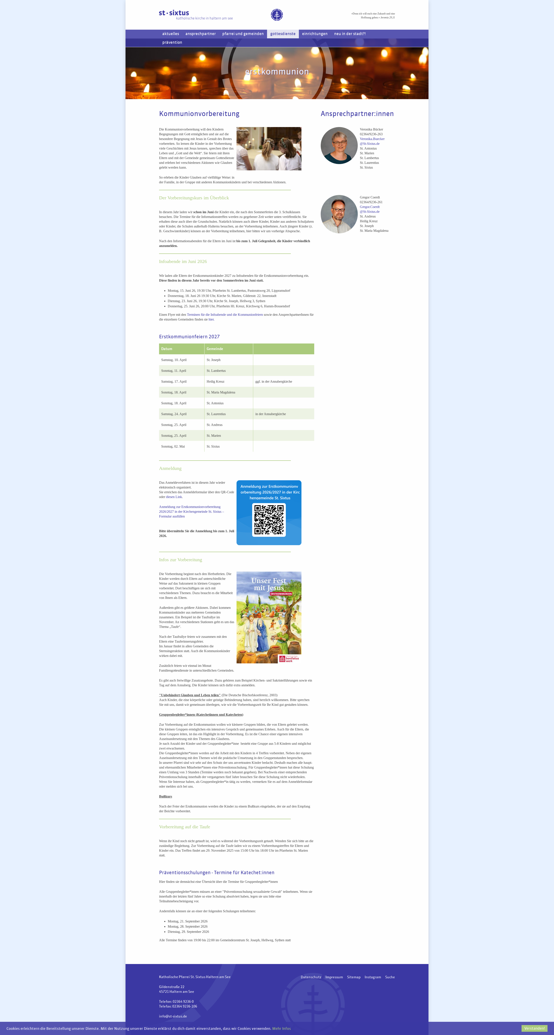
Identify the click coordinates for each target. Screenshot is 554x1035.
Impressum (334, 977)
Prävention (172, 43)
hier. (211, 319)
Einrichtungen (315, 34)
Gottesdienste (283, 34)
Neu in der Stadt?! (350, 34)
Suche (390, 977)
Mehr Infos (281, 1029)
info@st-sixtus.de (173, 1016)
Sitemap (354, 977)
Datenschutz (311, 977)
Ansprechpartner (200, 34)
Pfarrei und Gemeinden (243, 34)
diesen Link (174, 497)
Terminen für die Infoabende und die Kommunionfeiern (225, 314)
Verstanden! (534, 1028)
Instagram (373, 977)
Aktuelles (170, 34)
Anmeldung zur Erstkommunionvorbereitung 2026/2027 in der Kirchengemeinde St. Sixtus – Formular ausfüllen (191, 511)
